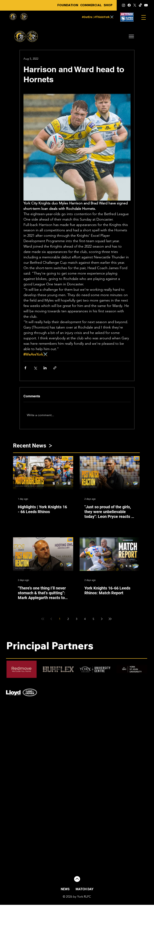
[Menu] (143, 17)
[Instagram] (124, 5)
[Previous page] (51, 618)
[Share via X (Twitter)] (35, 368)
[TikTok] (140, 5)
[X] (135, 5)
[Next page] (101, 618)
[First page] (42, 618)
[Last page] (110, 618)
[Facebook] (129, 5)
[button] (131, 36)
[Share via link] (55, 368)
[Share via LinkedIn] (45, 368)
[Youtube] (146, 5)
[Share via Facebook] (25, 368)
